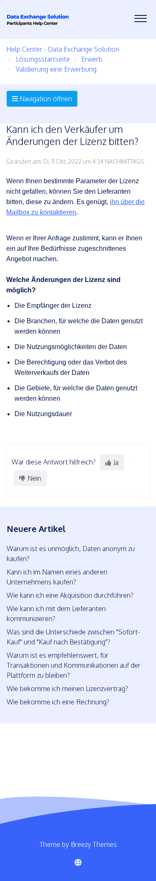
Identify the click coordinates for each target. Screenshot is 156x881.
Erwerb (91, 59)
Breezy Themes (94, 844)
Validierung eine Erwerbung (56, 69)
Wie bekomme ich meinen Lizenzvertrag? (67, 688)
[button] (140, 16)
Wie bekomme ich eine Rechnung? (58, 702)
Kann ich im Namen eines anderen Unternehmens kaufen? (57, 577)
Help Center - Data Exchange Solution (62, 49)
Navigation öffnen (45, 99)
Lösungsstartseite (43, 59)
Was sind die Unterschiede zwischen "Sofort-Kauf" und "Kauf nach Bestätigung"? (73, 637)
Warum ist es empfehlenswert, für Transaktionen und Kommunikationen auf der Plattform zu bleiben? (74, 665)
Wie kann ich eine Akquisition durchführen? (70, 595)
